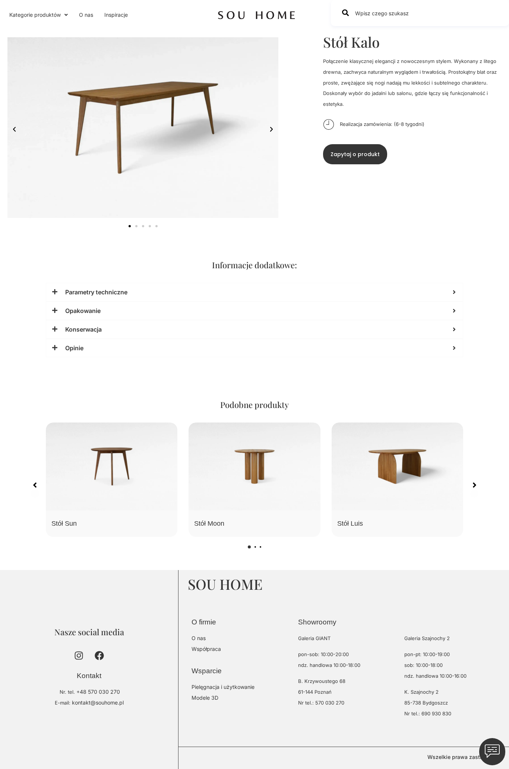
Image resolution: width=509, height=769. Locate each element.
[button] (38, 15)
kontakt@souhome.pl (98, 702)
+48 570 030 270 (98, 692)
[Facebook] (99, 655)
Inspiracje (116, 15)
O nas (86, 15)
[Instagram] (79, 655)
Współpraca (206, 649)
